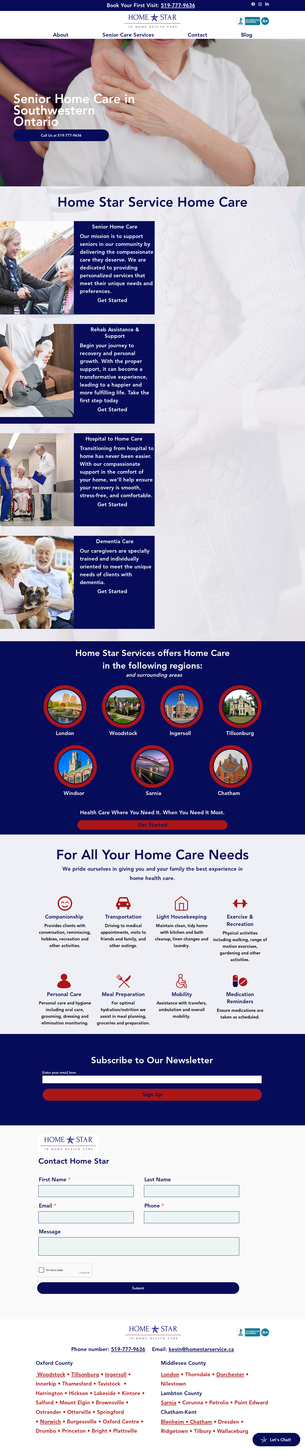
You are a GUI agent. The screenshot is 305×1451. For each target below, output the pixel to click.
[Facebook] (253, 4)
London (170, 1374)
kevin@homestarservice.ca (201, 1349)
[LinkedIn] (267, 4)
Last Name (157, 1179)
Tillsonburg (85, 1374)
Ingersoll (116, 1374)
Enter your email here (59, 1072)
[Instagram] (260, 4)
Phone (152, 1205)
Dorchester (230, 1374)
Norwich (50, 1421)
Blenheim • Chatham (186, 1422)
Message (50, 1231)
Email (45, 1205)
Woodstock (50, 1374)
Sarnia (168, 1402)
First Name (52, 1179)
